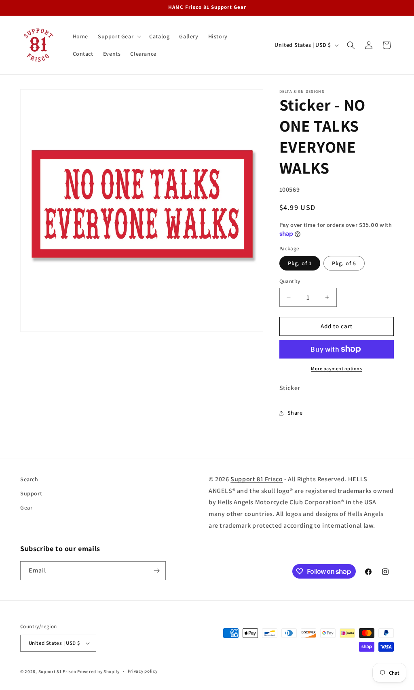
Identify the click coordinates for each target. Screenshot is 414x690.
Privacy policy (143, 671)
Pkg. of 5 (344, 263)
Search (29, 479)
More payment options (336, 368)
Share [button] (295, 412)
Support (31, 493)
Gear (26, 507)
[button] (118, 36)
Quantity (289, 281)
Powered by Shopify (98, 671)
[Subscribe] (156, 570)
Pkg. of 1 (300, 263)
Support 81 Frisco (256, 479)
